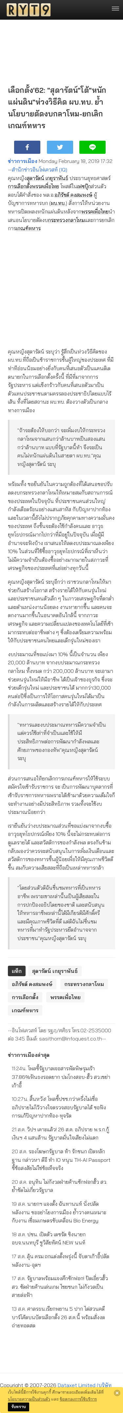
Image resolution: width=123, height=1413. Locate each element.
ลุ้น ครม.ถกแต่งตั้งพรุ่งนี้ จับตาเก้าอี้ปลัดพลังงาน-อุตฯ (60, 1260)
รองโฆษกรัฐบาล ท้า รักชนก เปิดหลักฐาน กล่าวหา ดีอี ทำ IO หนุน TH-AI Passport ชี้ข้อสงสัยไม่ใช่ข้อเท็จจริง (61, 1159)
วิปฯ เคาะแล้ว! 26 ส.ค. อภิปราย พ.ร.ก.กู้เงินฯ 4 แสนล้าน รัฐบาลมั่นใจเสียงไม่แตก (60, 1133)
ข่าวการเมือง (22, 161)
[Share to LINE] (92, 147)
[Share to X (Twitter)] (60, 147)
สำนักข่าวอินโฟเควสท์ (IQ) (39, 169)
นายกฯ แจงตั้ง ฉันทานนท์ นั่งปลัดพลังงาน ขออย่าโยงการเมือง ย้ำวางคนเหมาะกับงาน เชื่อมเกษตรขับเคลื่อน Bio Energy (59, 1212)
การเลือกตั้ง (20, 186)
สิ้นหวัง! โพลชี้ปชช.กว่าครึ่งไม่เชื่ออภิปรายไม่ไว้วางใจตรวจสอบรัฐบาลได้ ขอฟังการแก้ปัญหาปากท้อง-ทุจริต (59, 1107)
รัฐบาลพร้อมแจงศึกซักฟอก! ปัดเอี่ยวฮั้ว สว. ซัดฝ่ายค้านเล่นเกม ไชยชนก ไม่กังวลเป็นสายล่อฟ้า (60, 1286)
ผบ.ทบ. (58, 203)
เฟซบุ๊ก (84, 186)
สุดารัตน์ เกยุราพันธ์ (47, 178)
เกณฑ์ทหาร (28, 228)
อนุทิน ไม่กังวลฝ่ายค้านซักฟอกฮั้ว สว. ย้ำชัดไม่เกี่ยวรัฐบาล (59, 1186)
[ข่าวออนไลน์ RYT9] (26, 10)
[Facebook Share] (27, 147)
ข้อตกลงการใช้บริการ (78, 1399)
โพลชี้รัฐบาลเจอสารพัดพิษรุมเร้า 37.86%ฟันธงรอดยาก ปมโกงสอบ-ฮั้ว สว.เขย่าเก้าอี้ (61, 1076)
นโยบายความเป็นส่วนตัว (29, 1399)
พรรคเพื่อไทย (45, 186)
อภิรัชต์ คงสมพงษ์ (73, 195)
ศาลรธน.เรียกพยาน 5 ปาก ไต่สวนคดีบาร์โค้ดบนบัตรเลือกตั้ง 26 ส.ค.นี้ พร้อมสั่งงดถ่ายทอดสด (58, 1317)
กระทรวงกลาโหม (66, 220)
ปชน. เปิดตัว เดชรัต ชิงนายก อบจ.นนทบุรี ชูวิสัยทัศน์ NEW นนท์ (49, 1238)
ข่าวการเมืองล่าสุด (29, 1055)
